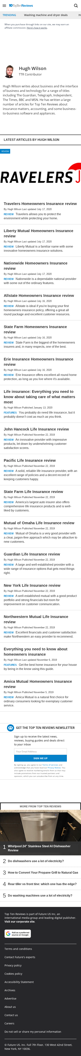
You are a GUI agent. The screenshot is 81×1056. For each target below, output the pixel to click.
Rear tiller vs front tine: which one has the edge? (42, 883)
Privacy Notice (54, 767)
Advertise (10, 998)
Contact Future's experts (20, 957)
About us (10, 1007)
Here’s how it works (37, 27)
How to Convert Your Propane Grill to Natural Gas (43, 872)
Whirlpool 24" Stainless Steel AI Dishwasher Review (39, 848)
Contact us (11, 1015)
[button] (4, 5)
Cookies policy (13, 973)
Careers (9, 1023)
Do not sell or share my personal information (33, 1031)
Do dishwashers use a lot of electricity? (36, 860)
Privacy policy (13, 965)
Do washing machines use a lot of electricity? (40, 895)
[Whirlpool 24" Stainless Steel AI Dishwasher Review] (40, 832)
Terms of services (50, 764)
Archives (10, 990)
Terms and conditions (18, 949)
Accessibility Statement (19, 982)
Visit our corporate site (19, 921)
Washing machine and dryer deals (46, 15)
